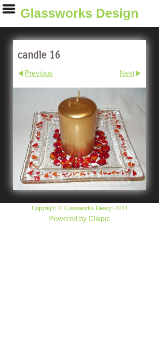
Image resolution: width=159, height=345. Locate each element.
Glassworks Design (79, 13)
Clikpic (99, 218)
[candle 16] (79, 139)
